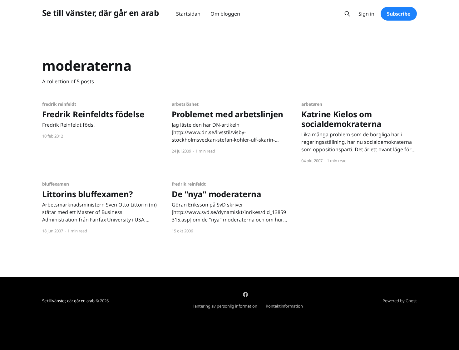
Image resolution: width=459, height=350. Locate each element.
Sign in (366, 14)
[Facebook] (245, 294)
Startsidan (188, 13)
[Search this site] (347, 14)
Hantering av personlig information (224, 306)
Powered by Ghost (400, 301)
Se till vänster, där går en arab (100, 13)
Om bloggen (225, 13)
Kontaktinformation (284, 306)
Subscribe (399, 13)
